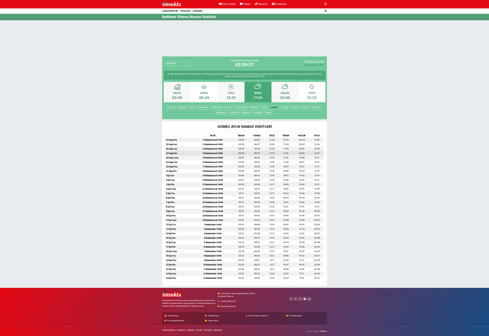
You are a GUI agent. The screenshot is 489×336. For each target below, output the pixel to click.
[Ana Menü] (325, 11)
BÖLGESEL (208, 330)
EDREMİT (254, 107)
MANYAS (316, 107)
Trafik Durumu (213, 316)
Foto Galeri (229, 4)
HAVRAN (295, 107)
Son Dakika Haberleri (175, 321)
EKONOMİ (218, 330)
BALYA (192, 107)
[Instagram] (300, 299)
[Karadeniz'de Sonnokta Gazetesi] (171, 4)
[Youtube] (305, 299)
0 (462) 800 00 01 (228, 301)
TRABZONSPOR (170, 11)
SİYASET (199, 330)
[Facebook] (291, 299)
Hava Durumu (173, 316)
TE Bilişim (323, 331)
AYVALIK (171, 107)
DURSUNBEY (242, 107)
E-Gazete (280, 4)
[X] (296, 299)
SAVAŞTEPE (234, 113)
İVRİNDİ (269, 113)
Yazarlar (263, 4)
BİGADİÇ (229, 107)
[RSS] (309, 299)
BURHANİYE (217, 107)
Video (247, 4)
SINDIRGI (246, 113)
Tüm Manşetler (295, 316)
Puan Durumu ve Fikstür (258, 316)
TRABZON (185, 11)
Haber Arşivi (213, 321)
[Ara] (325, 4)
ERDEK (264, 107)
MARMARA (220, 113)
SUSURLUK (258, 113)
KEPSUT (306, 107)
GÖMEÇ (274, 107)
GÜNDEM (197, 11)
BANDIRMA (203, 107)
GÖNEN (285, 107)
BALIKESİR (182, 107)
